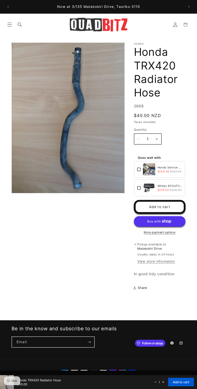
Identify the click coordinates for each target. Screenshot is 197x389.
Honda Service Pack (170, 167)
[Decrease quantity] (155, 382)
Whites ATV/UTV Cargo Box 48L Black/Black (170, 185)
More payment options (159, 232)
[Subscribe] (89, 342)
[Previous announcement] (8, 6)
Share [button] (142, 288)
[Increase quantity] (163, 382)
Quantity (140, 129)
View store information (156, 261)
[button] (10, 25)
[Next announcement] (189, 6)
